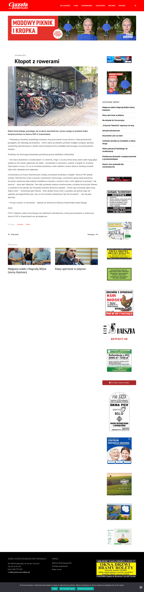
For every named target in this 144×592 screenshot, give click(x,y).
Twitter (28, 224)
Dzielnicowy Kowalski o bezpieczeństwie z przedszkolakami (119, 157)
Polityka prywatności (60, 563)
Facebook (20, 224)
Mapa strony (56, 566)
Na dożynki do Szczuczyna (113, 120)
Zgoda (54, 589)
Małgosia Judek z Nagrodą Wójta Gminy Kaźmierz (118, 108)
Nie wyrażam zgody (67, 589)
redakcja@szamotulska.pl (19, 569)
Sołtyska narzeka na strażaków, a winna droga (118, 142)
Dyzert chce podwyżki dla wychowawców (113, 165)
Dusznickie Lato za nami (112, 135)
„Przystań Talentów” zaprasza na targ (118, 125)
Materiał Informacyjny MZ (62, 560)
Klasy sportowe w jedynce (113, 115)
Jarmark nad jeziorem (111, 130)
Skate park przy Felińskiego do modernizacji (115, 150)
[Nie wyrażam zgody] (141, 587)
